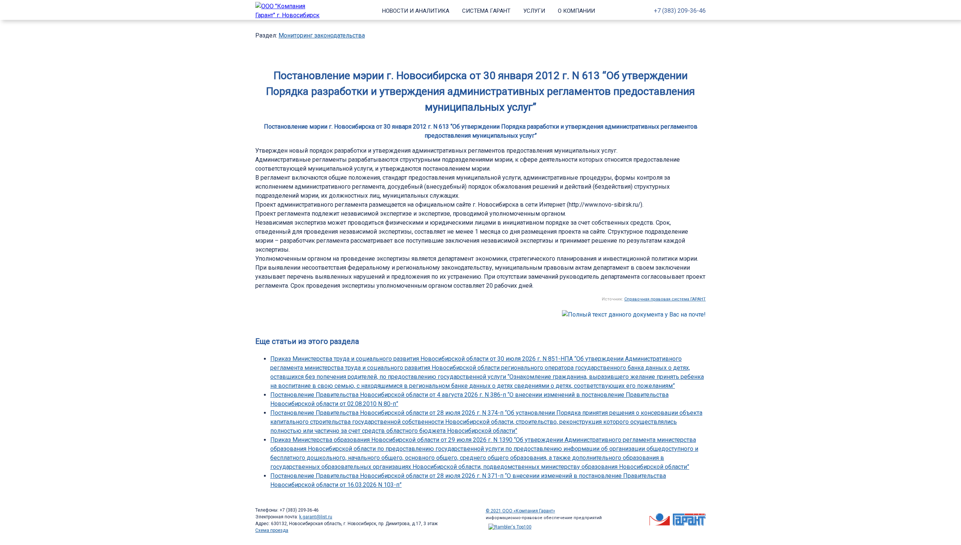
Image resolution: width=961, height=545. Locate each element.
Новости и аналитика (415, 11)
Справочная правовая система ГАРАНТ (665, 299)
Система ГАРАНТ (486, 11)
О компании (576, 11)
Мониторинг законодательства (322, 35)
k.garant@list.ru (315, 516)
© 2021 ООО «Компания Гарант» (520, 510)
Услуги (534, 11)
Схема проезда (271, 530)
